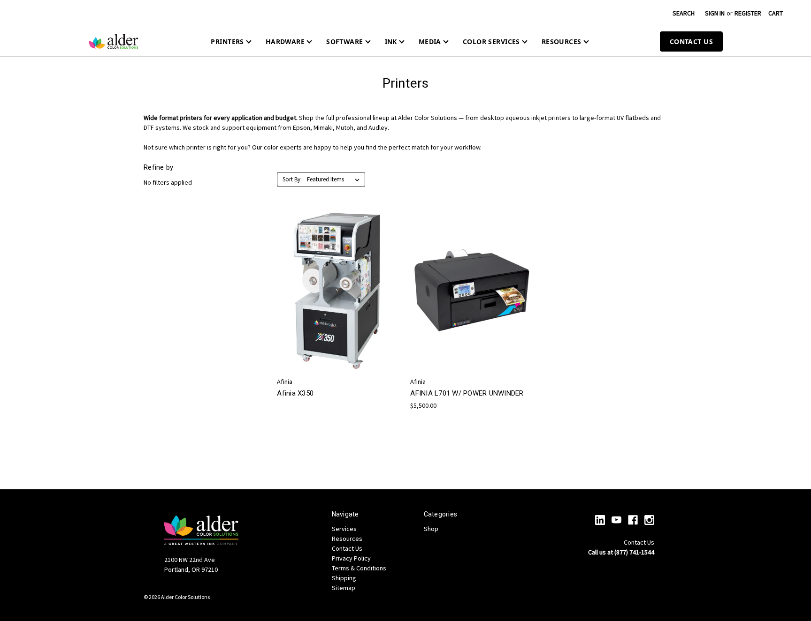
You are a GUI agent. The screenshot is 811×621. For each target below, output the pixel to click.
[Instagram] (649, 520)
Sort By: (292, 179)
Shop (431, 528)
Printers (227, 41)
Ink (391, 41)
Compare (335, 299)
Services (344, 528)
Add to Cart (472, 307)
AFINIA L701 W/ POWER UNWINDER (466, 393)
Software (344, 41)
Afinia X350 (295, 393)
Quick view (337, 281)
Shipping (344, 578)
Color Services (491, 41)
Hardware (285, 41)
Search (684, 13)
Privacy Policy (351, 558)
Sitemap (343, 588)
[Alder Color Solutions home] (113, 41)
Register (747, 13)
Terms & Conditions (359, 568)
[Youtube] (616, 520)
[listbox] (335, 179)
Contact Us (691, 41)
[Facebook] (633, 520)
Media (430, 41)
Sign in (715, 13)
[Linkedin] (600, 520)
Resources (561, 41)
